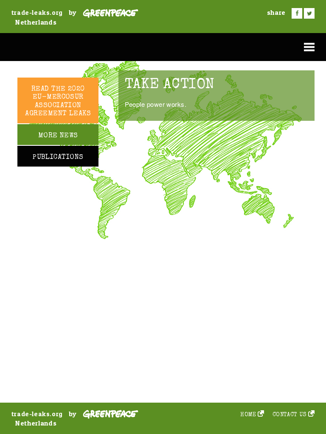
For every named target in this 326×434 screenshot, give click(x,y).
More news (58, 135)
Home (248, 415)
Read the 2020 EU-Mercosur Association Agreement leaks (58, 102)
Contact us (290, 415)
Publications (58, 157)
